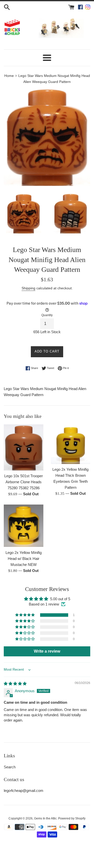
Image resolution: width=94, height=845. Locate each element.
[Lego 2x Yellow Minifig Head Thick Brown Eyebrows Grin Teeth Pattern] (70, 444)
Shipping (28, 288)
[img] (15, 683)
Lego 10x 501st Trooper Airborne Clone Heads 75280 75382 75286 (23, 482)
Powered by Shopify (71, 818)
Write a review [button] (47, 651)
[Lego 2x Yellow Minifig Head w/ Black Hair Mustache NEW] (23, 526)
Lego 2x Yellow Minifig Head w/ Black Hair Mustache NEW (24, 558)
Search (10, 767)
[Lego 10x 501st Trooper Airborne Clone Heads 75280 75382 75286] (23, 447)
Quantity (47, 315)
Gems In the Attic (45, 818)
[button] (25, 615)
